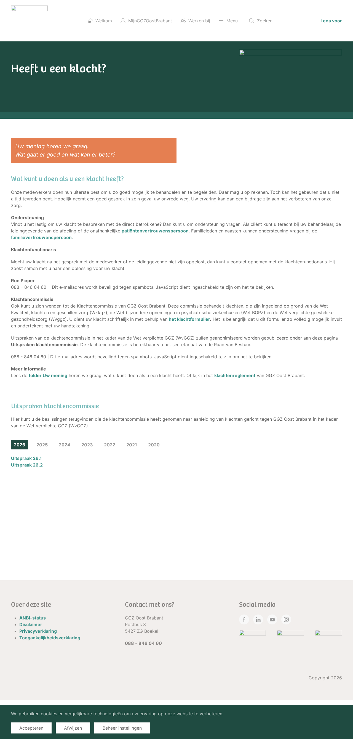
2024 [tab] (64, 444)
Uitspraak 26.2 (27, 465)
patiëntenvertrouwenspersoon (155, 231)
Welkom (103, 20)
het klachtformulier (189, 319)
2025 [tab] (42, 444)
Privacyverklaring (38, 631)
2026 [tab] (19, 444)
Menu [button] (232, 20)
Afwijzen (73, 728)
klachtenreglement (234, 375)
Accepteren (31, 728)
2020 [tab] (154, 444)
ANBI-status (32, 618)
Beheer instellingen (122, 728)
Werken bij (199, 20)
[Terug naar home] (29, 21)
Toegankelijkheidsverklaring (49, 637)
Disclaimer (30, 624)
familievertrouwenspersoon (41, 237)
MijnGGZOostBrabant (150, 20)
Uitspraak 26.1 (26, 458)
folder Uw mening (48, 375)
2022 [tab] (109, 444)
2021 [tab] (131, 444)
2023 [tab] (87, 444)
